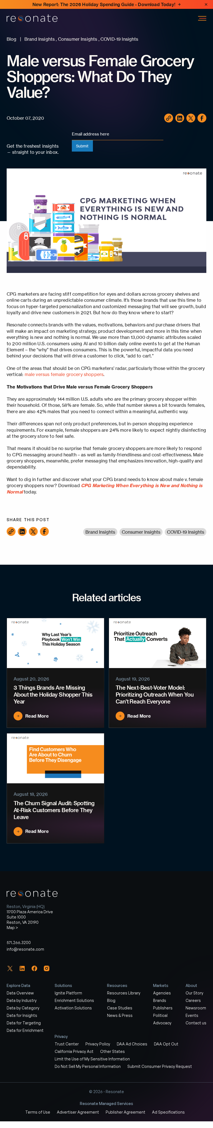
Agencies (162, 993)
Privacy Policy (97, 1044)
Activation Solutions (73, 1008)
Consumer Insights (141, 532)
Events (192, 1015)
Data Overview (20, 993)
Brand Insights (100, 532)
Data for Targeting (24, 1022)
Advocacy (162, 1022)
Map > (12, 927)
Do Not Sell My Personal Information (88, 1066)
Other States (112, 1051)
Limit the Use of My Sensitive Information (92, 1059)
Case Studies (119, 1008)
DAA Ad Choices (132, 1044)
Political (160, 1015)
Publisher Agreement (125, 1112)
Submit (82, 146)
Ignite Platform (68, 993)
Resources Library (123, 993)
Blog (111, 1000)
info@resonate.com (25, 949)
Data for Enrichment (25, 1030)
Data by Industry (22, 1000)
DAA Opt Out (166, 1044)
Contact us (196, 1022)
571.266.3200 (19, 942)
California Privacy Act (74, 1051)
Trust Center (67, 1044)
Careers (193, 1000)
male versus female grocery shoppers (64, 374)
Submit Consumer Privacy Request (159, 1066)
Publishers (163, 1008)
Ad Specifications (168, 1112)
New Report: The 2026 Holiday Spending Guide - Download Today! (103, 4)
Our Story (194, 993)
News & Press (120, 1015)
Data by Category (23, 1008)
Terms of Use (37, 1112)
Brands (159, 1000)
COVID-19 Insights (185, 532)
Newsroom (196, 1008)
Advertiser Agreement (78, 1112)
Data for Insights (22, 1015)
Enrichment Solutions (74, 1000)
